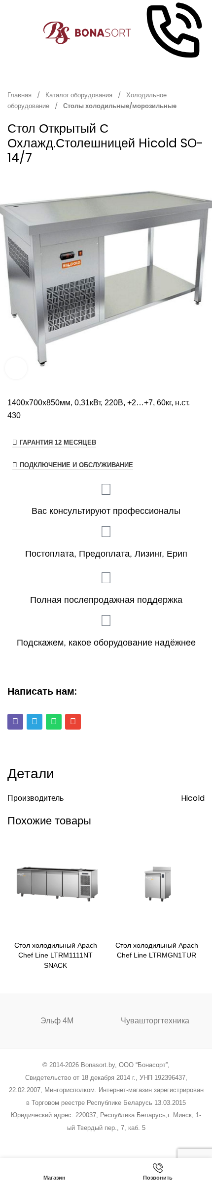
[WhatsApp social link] (118, 1141)
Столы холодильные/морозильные (120, 106)
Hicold (193, 798)
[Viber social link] (156, 1141)
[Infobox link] (173, 32)
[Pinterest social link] (93, 1141)
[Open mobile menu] (11, 33)
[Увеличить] (16, 368)
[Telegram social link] (143, 1141)
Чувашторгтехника (155, 1020)
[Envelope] (73, 722)
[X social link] (68, 1141)
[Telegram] (34, 722)
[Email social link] (81, 1141)
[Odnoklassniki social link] (106, 1141)
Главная (20, 95)
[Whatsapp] (54, 722)
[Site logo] (87, 32)
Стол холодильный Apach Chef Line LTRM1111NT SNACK (55, 955)
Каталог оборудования (79, 95)
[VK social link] (131, 1141)
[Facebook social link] (56, 1141)
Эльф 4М (56, 1020)
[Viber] (15, 722)
